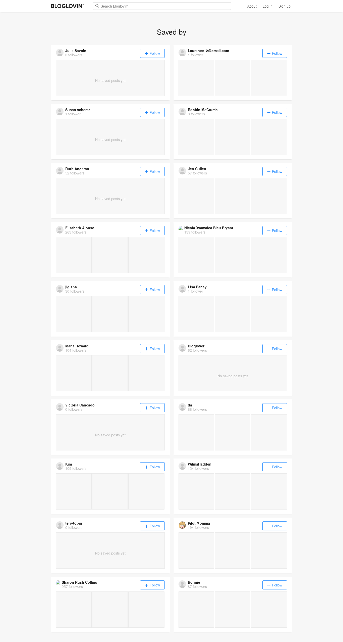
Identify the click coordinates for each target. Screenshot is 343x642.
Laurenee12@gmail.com (208, 50)
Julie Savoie (75, 50)
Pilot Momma (199, 523)
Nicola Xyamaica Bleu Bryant (208, 227)
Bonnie (194, 582)
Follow (155, 53)
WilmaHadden (199, 464)
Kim (68, 464)
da (190, 404)
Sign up (284, 6)
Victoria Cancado (80, 404)
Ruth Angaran (77, 168)
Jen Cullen (197, 168)
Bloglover (196, 345)
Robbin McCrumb (203, 109)
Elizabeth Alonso (79, 227)
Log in (267, 6)
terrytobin (73, 523)
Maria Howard (77, 345)
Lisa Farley (197, 286)
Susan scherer (77, 109)
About (252, 6)
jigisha (71, 286)
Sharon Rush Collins (79, 582)
